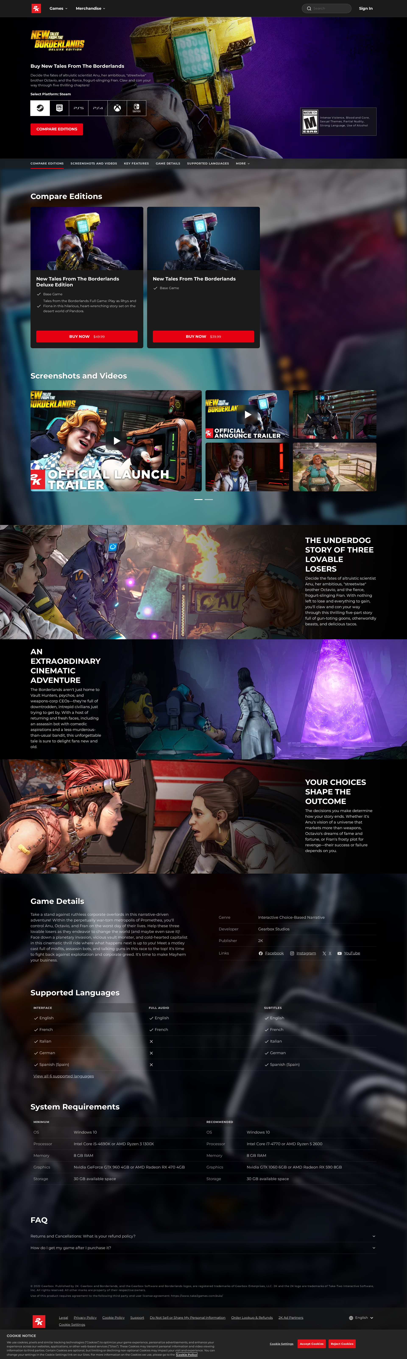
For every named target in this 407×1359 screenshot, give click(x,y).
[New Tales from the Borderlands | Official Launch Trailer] (116, 440)
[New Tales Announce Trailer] (247, 414)
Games (56, 8)
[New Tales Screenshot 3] (335, 414)
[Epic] (59, 108)
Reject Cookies (342, 1343)
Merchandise (88, 8)
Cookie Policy (187, 1354)
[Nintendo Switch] (136, 108)
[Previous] (24, 439)
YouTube (352, 953)
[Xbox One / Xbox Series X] (117, 108)
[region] (203, 1344)
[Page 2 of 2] (209, 499)
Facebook (274, 953)
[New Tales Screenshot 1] (247, 467)
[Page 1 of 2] (198, 499)
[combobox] (326, 8)
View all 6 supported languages (63, 1076)
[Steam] (40, 108)
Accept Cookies (311, 1343)
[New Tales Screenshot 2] (335, 467)
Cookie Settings (72, 1325)
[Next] (382, 439)
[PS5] (78, 108)
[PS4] (97, 108)
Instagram (306, 953)
